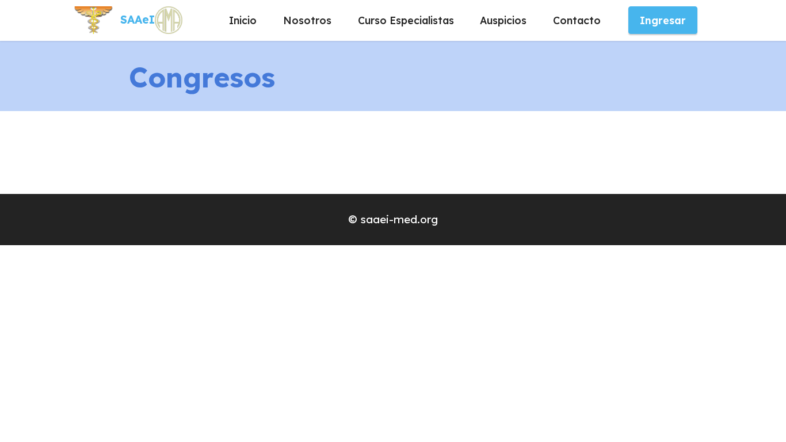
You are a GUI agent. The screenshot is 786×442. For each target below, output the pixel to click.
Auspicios (503, 20)
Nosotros (307, 20)
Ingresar (663, 20)
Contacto (577, 20)
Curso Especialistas (406, 20)
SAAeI (137, 19)
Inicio (243, 20)
